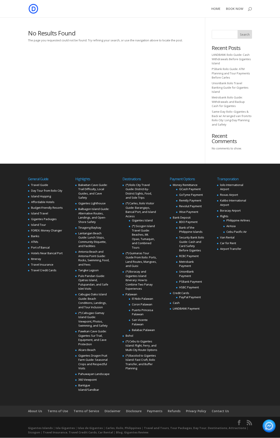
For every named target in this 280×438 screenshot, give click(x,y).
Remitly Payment (190, 200)
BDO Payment (188, 222)
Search (245, 34)
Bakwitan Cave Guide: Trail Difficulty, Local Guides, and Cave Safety (92, 191)
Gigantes (131, 432)
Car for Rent (228, 243)
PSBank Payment (190, 282)
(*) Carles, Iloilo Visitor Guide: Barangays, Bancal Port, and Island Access (141, 209)
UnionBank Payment (186, 274)
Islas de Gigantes (90, 428)
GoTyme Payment (191, 195)
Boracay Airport (230, 210)
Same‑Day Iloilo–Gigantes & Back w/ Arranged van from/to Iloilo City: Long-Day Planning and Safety (232, 118)
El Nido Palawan (142, 299)
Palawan (131, 294)
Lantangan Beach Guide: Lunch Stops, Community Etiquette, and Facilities (92, 239)
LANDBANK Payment (186, 308)
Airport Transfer (230, 249)
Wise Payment (188, 212)
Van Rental (227, 237)
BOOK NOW (234, 9)
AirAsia (231, 226)
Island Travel (39, 213)
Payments (154, 411)
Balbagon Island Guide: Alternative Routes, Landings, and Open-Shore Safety (93, 215)
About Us (35, 411)
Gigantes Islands (40, 428)
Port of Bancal (40, 247)
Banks (35, 236)
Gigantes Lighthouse (92, 203)
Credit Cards (181, 293)
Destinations (217, 428)
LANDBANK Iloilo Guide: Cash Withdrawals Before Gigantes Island (231, 59)
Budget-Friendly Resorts (47, 208)
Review (143, 432)
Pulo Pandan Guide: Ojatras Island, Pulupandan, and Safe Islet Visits (93, 282)
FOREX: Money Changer (46, 230)
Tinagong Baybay (89, 228)
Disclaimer (113, 411)
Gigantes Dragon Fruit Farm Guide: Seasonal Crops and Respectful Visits (93, 362)
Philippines (133, 428)
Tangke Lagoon (88, 270)
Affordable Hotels (42, 202)
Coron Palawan (142, 304)
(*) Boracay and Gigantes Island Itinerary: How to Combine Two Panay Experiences (139, 280)
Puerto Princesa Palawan (142, 312)
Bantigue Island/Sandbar (88, 387)
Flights (224, 216)
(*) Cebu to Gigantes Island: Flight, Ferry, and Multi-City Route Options (141, 345)
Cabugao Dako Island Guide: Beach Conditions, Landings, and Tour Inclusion (92, 300)
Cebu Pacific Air (236, 232)
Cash (176, 303)
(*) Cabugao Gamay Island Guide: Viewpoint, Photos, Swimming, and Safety (93, 319)
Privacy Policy (196, 411)
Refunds (174, 411)
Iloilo (119, 428)
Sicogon (34, 432)
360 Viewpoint (87, 380)
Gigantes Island (142, 220)
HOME (215, 9)
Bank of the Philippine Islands (191, 230)
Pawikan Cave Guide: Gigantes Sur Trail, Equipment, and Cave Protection (92, 337)
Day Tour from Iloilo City (46, 191)
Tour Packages (181, 428)
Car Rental (105, 432)
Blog (119, 432)
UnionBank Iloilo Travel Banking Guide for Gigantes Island (230, 87)
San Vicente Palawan (140, 322)
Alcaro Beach (87, 350)
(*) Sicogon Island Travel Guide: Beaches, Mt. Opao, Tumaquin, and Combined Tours (143, 236)
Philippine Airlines (238, 220)
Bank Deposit (182, 217)
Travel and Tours (156, 428)
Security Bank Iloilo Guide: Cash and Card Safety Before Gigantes (191, 243)
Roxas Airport (229, 195)
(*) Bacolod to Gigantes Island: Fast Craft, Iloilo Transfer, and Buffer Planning (141, 362)
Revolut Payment (190, 206)
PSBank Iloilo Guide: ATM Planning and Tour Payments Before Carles (231, 73)
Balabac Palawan (143, 330)
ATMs (34, 242)
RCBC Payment (189, 256)
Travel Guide (39, 185)
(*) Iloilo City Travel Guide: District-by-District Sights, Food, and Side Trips (139, 191)
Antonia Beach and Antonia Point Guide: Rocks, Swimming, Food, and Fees (93, 258)
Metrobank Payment (186, 264)
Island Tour (38, 225)
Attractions (237, 428)
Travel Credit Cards (43, 270)
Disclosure (134, 411)
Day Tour (199, 428)
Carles (110, 428)
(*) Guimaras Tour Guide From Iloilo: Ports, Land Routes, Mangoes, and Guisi (141, 259)
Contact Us (220, 411)
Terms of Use (57, 411)
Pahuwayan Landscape (94, 374)
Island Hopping (41, 196)
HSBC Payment (189, 287)
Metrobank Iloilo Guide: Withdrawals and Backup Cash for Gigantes (228, 101)
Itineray (36, 259)
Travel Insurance (42, 264)
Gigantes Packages (44, 219)
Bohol (129, 336)
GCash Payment (190, 189)
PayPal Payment (190, 297)
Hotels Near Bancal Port (47, 253)
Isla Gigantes (65, 428)
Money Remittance (185, 185)
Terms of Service (86, 411)
